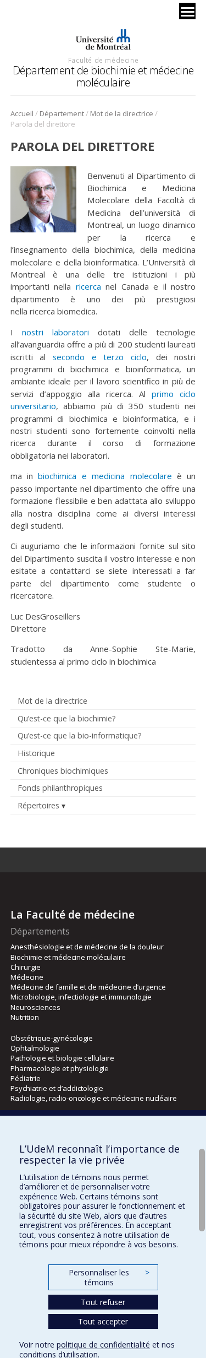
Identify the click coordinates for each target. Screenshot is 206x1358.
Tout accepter (103, 1321)
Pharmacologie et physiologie (59, 1068)
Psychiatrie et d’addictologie (56, 1088)
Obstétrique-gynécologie (51, 1038)
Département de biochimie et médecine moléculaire (103, 76)
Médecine (26, 977)
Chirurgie (25, 967)
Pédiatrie (25, 1078)
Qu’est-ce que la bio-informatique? (80, 735)
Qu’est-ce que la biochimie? (67, 718)
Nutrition (24, 1017)
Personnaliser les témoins (109, 1277)
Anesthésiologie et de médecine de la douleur (87, 947)
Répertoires (38, 805)
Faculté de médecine (103, 60)
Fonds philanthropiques (60, 788)
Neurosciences (35, 1007)
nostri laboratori (55, 332)
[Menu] (187, 11)
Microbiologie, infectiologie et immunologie (81, 997)
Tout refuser (103, 1302)
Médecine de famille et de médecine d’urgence (88, 987)
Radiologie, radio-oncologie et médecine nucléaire (93, 1098)
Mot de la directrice (121, 113)
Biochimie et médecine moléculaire (68, 957)
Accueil (22, 113)
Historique (36, 753)
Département (62, 113)
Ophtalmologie (34, 1048)
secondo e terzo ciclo (100, 356)
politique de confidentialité (103, 1344)
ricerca (88, 286)
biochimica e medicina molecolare (104, 475)
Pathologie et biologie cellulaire (62, 1058)
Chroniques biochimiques (63, 770)
